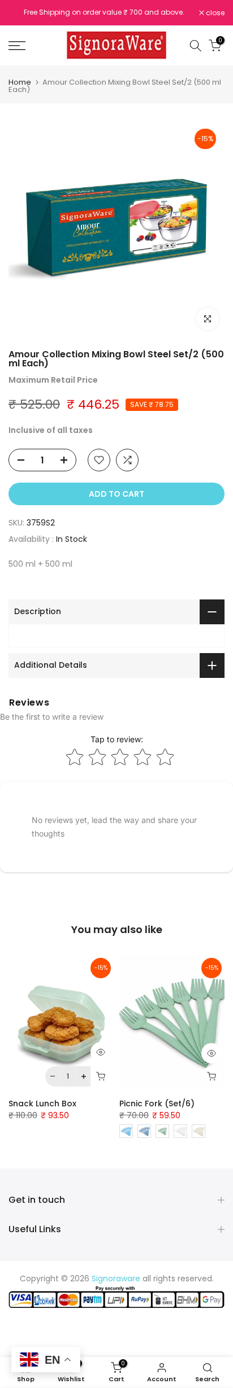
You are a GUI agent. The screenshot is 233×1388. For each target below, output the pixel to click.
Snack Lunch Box (42, 1103)
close (214, 13)
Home (19, 82)
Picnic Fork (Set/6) (157, 1103)
